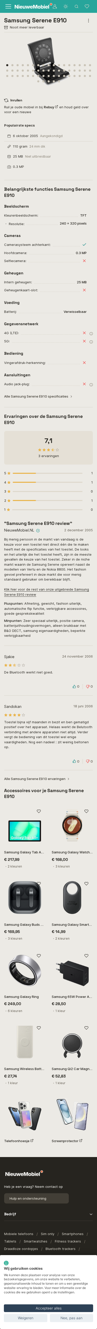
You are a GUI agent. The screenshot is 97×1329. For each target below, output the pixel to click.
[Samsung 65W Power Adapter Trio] (72, 969)
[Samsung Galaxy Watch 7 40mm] (72, 825)
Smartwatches (35, 1241)
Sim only (47, 1234)
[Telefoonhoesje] (25, 1114)
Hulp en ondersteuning (28, 1198)
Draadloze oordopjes (21, 1249)
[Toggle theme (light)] (65, 6)
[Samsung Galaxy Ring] (25, 969)
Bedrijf (10, 1214)
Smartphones (73, 1234)
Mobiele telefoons (18, 1234)
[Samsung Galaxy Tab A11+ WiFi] (25, 825)
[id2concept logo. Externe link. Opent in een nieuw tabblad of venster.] (6, 1263)
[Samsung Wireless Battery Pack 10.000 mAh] (25, 1042)
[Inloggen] (54, 6)
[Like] (38, 811)
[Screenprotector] (72, 1114)
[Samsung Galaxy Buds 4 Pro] (25, 897)
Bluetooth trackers (61, 1249)
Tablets (10, 1241)
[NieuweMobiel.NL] (30, 6)
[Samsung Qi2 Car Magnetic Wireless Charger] (72, 1042)
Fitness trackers (68, 1241)
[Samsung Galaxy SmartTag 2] (72, 897)
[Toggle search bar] (76, 6)
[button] (7, 65)
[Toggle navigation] (7, 6)
